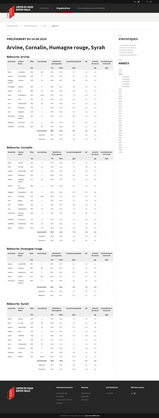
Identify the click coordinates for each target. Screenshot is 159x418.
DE (151, 2)
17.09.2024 (125, 84)
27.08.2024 (125, 77)
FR (147, 2)
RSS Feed (84, 400)
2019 (120, 99)
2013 (120, 113)
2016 (120, 106)
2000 (120, 145)
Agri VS (55, 25)
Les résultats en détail (127, 45)
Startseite (44, 8)
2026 (120, 69)
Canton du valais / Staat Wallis (20, 12)
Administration (30, 25)
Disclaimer (109, 393)
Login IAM (84, 396)
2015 (120, 108)
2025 (120, 72)
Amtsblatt (60, 396)
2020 (120, 96)
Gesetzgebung (61, 393)
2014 (120, 111)
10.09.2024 (125, 82)
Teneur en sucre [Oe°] (127, 48)
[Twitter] (135, 393)
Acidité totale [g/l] (126, 50)
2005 (120, 133)
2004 (120, 135)
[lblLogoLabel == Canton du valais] (20, 393)
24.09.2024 (125, 86)
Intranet (59, 403)
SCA (44, 25)
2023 (120, 89)
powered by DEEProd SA (92, 415)
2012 (120, 116)
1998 (120, 150)
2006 (120, 130)
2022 (120, 91)
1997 (120, 152)
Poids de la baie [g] (126, 52)
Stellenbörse (86, 393)
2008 (120, 125)
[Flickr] (132, 393)
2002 (120, 140)
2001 (120, 143)
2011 (120, 118)
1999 (120, 147)
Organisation (63, 8)
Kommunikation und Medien (91, 8)
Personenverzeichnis (64, 400)
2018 (120, 101)
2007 (120, 128)
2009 (120, 123)
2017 (120, 104)
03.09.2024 (125, 79)
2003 (120, 138)
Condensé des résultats (128, 55)
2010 (120, 121)
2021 (120, 94)
